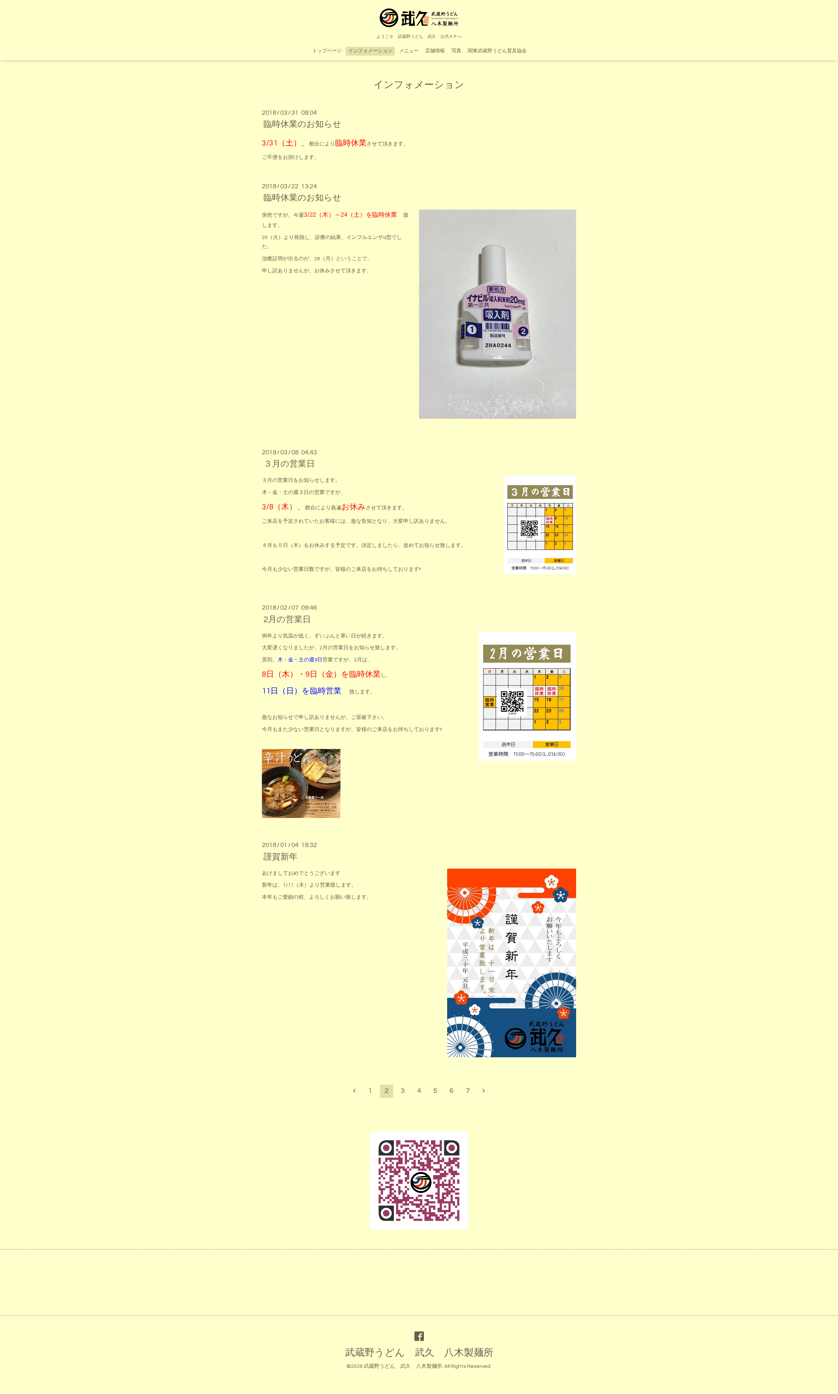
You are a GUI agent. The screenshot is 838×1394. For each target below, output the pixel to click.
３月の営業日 (289, 464)
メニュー (409, 50)
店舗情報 (435, 50)
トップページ (327, 50)
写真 (456, 50)
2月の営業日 (287, 619)
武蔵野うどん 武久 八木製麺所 (419, 1353)
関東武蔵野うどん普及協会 (497, 50)
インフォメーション (370, 50)
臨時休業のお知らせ (302, 124)
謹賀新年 (281, 856)
